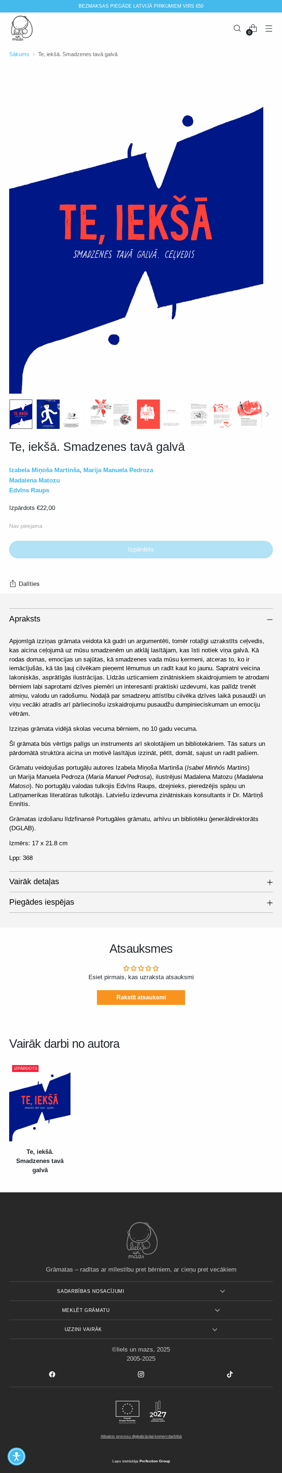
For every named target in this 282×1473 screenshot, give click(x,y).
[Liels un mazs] (22, 28)
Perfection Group (155, 1461)
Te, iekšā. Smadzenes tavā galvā (40, 1160)
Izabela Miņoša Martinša (44, 470)
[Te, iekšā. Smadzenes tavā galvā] (39, 1101)
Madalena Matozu (34, 480)
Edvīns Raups (29, 490)
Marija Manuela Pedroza (118, 470)
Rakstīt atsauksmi (141, 997)
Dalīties (29, 583)
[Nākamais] (221, 6)
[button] (16, 1456)
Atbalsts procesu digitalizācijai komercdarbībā (141, 1436)
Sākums (19, 54)
